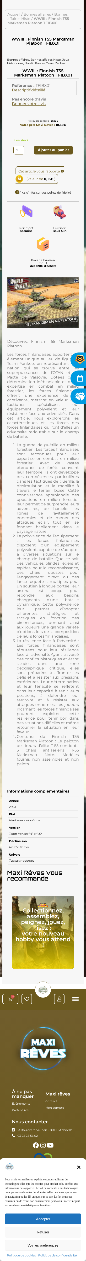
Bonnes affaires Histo (46, 59)
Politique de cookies (21, 1255)
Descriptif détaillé (28, 90)
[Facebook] (36, 1145)
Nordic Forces (19, 847)
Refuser (43, 1232)
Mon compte (54, 1107)
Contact (51, 1101)
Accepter (43, 1219)
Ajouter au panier (53, 150)
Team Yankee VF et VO (25, 833)
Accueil (13, 14)
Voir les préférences (43, 1245)
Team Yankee (55, 63)
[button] (78, 1167)
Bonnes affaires (37, 14)
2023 (12, 807)
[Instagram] (43, 1145)
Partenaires (20, 1110)
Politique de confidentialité (57, 1255)
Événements (21, 1103)
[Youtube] (50, 1145)
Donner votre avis (29, 103)
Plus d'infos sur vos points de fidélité (45, 192)
